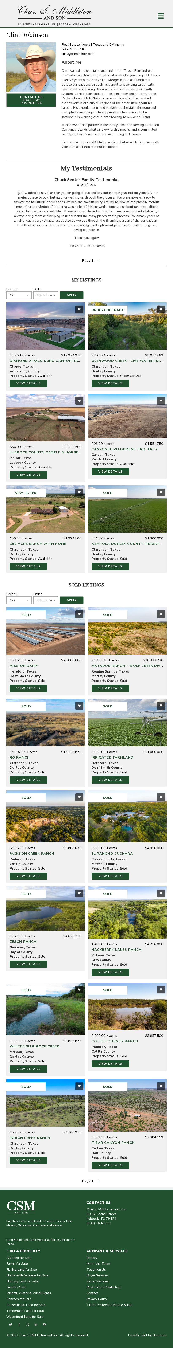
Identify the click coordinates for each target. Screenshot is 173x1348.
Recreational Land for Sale (26, 1305)
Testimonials (96, 1269)
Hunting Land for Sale (22, 1281)
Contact (92, 1293)
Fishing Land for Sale (21, 1269)
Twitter (10, 1324)
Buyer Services (97, 1275)
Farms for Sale (17, 1263)
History (91, 1257)
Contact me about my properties (31, 100)
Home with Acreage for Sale (27, 1275)
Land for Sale (16, 1287)
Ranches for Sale (18, 1299)
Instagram (27, 1324)
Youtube (44, 1324)
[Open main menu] (160, 16)
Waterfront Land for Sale (25, 1316)
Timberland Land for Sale (25, 1310)
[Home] (54, 25)
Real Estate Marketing (103, 1287)
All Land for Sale (18, 1257)
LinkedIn (36, 1324)
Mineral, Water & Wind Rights (28, 1293)
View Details (28, 383)
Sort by (11, 289)
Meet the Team (98, 1263)
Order (37, 289)
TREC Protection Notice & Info (109, 1305)
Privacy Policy (96, 1299)
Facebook (19, 1324)
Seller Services (97, 1281)
